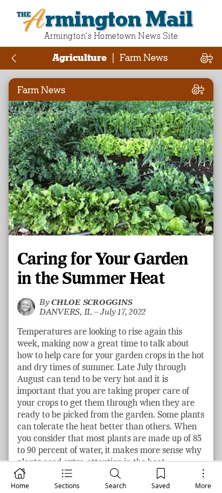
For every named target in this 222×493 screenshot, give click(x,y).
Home (20, 485)
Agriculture (79, 58)
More (203, 485)
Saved (160, 485)
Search (115, 485)
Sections (67, 485)
